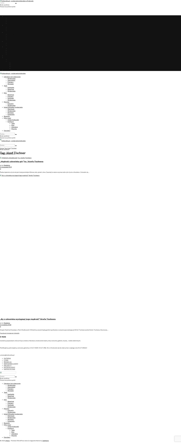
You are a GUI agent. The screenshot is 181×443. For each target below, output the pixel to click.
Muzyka (6, 41)
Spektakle (11, 27)
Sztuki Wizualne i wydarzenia (13, 47)
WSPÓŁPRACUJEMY (11, 364)
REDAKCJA (8, 362)
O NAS (6, 360)
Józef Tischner (12, 148)
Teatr (5, 25)
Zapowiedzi (11, 20)
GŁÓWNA (7, 358)
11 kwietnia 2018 (5, 325)
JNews (7, 440)
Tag (5, 148)
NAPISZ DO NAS (9, 369)
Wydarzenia (11, 18)
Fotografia (11, 54)
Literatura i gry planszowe (12, 16)
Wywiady (11, 23)
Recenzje (7, 56)
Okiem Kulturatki (13, 59)
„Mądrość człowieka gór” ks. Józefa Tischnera (21, 161)
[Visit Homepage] (16, 1)
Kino (5, 32)
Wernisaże (11, 48)
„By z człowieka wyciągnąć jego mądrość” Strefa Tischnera (28, 319)
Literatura (14, 66)
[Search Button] (16, 3)
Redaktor (7, 165)
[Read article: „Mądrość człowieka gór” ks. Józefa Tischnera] (90, 158)
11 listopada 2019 (6, 167)
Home (2, 148)
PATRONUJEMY (9, 367)
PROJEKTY (7, 365)
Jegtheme (45, 440)
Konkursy (11, 61)
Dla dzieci (7, 70)
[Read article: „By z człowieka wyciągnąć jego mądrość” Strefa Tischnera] (90, 245)
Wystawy (11, 52)
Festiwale (11, 38)
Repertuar (11, 29)
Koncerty (11, 43)
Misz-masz (7, 57)
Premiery (10, 21)
